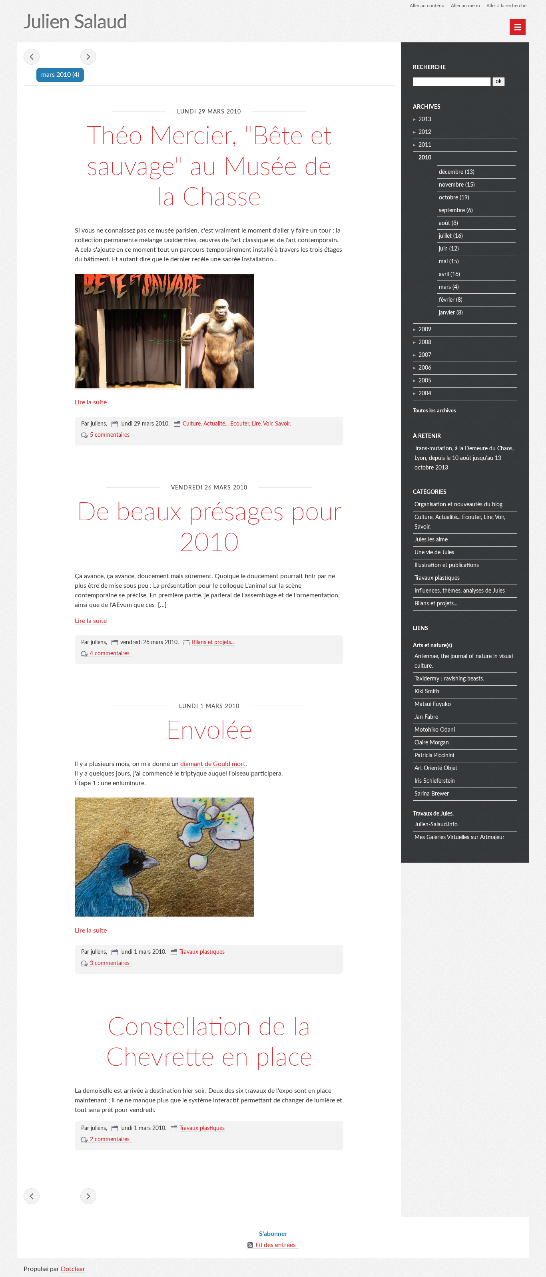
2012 (424, 132)
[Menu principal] (518, 27)
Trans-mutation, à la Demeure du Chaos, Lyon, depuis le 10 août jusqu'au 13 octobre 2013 (464, 458)
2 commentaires (110, 1139)
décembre (451, 172)
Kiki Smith (426, 691)
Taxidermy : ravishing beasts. (449, 679)
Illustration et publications (446, 565)
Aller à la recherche (506, 5)
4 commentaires (110, 653)
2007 (424, 355)
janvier (447, 313)
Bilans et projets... (213, 642)
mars (445, 287)
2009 (424, 329)
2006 (424, 368)
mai (443, 262)
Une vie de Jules (434, 552)
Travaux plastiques (202, 952)
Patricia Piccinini (434, 755)
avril (444, 274)
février (446, 300)
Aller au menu (465, 5)
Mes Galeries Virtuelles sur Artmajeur (459, 837)
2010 (424, 158)
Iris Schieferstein (434, 781)
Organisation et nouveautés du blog (458, 504)
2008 (424, 342)
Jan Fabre (426, 717)
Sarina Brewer (431, 794)
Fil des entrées (275, 1245)
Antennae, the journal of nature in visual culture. (463, 661)
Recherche (429, 67)
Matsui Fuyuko (432, 704)
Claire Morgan (431, 743)
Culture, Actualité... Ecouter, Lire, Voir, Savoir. (237, 424)
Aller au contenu (427, 5)
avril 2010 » (88, 57)
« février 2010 (32, 57)
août (444, 223)
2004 (424, 393)
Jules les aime (431, 540)
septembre (452, 210)
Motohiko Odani (434, 730)
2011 (424, 145)
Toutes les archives (434, 411)
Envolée (209, 731)
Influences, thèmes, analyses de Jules (459, 591)
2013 (424, 119)
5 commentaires (110, 435)
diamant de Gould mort (212, 764)
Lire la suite (91, 402)
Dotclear (73, 1269)
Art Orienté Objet (435, 768)
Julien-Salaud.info (436, 824)
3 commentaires (110, 963)
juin (443, 249)
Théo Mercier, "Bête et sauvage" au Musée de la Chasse (209, 167)
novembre (451, 185)
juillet (445, 236)
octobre (448, 198)
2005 (424, 381)
